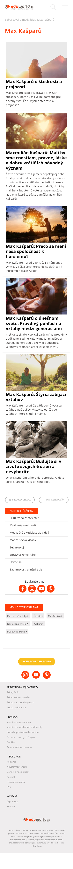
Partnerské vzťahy (17, 616)
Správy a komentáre (23, 554)
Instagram (25, 678)
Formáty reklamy (16, 782)
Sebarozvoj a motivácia (20, 19)
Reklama (11, 761)
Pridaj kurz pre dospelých (20, 702)
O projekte (12, 801)
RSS (9, 787)
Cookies (11, 742)
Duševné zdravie (16, 631)
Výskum (37, 623)
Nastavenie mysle (17, 623)
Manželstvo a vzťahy (23, 540)
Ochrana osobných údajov (21, 737)
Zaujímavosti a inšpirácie (26, 569)
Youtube (36, 678)
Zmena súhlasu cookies (19, 747)
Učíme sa (16, 562)
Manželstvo (54, 616)
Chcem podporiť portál (36, 661)
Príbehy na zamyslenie (24, 518)
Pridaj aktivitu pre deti (18, 697)
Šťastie (38, 616)
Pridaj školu (13, 692)
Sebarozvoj (17, 547)
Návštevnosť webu (17, 766)
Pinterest (47, 678)
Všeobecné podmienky (19, 722)
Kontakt (11, 777)
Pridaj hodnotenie (16, 707)
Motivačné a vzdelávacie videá (29, 532)
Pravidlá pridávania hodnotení (23, 732)
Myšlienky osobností (23, 525)
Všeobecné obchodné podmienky (24, 727)
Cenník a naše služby (18, 771)
